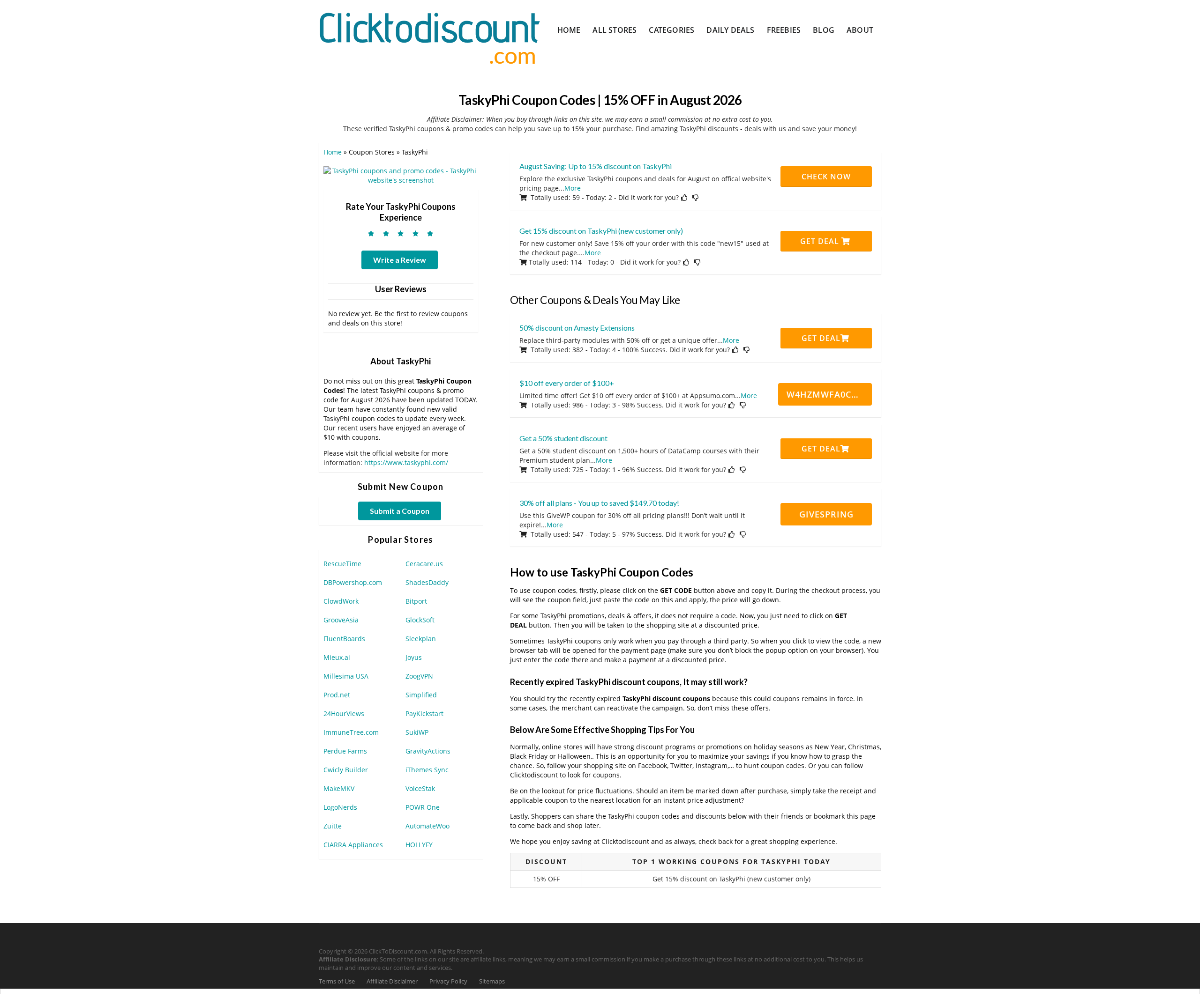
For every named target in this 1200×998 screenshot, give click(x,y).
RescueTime (342, 563)
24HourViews (343, 713)
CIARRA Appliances (353, 844)
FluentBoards (344, 638)
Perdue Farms (345, 751)
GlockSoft (420, 619)
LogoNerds (340, 807)
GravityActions (427, 751)
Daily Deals (730, 30)
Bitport (416, 601)
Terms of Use (337, 981)
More (572, 188)
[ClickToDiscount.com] (429, 37)
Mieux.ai (336, 657)
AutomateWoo (427, 825)
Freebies (784, 30)
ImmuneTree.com (351, 732)
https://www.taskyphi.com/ (406, 462)
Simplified (421, 694)
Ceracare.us (424, 563)
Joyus (413, 657)
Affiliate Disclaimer (392, 981)
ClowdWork (341, 601)
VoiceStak (420, 788)
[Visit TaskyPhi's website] (400, 174)
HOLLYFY (419, 844)
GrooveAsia (341, 619)
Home (569, 30)
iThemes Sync (427, 769)
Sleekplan (420, 638)
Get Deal (820, 241)
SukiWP (416, 732)
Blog (823, 30)
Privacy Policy (448, 981)
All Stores (614, 30)
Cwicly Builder (345, 769)
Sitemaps (492, 981)
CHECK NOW (826, 176)
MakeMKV (338, 788)
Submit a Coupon (399, 510)
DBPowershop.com (352, 582)
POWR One (422, 807)
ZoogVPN (419, 676)
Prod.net (336, 694)
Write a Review (399, 259)
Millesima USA (345, 676)
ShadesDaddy (427, 582)
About (860, 30)
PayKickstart (424, 713)
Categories (671, 30)
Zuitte (332, 825)
